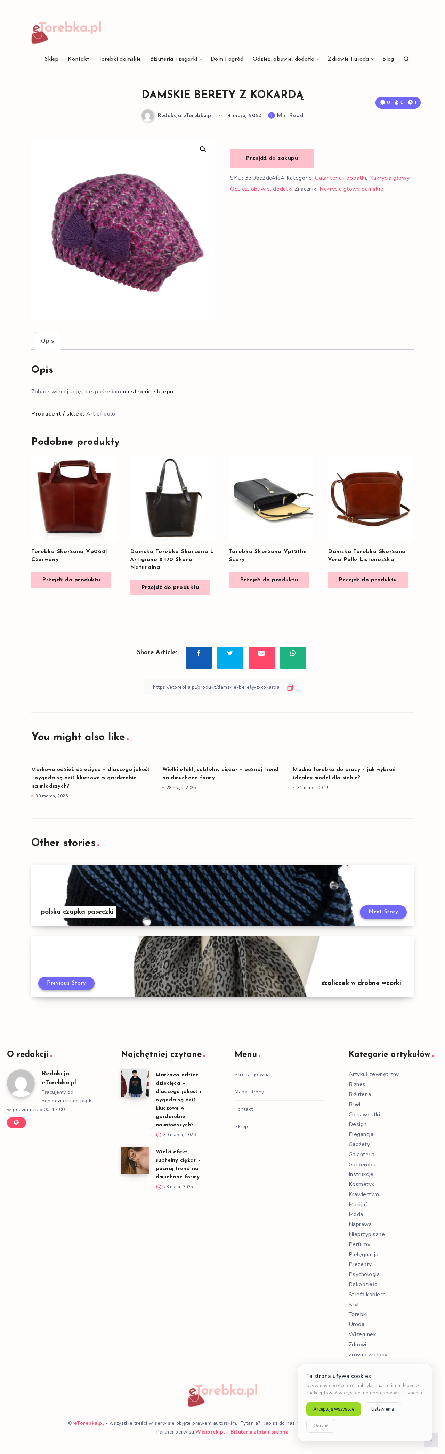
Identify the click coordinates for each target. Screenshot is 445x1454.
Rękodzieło (363, 1284)
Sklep (51, 59)
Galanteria (362, 1154)
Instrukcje (361, 1174)
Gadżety (359, 1144)
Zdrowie (359, 1344)
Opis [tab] (48, 341)
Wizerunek (363, 1334)
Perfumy (360, 1244)
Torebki (358, 1314)
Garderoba (362, 1164)
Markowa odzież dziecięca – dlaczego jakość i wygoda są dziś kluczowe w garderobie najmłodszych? (90, 778)
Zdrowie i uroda (348, 59)
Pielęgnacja (364, 1254)
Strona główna (252, 1074)
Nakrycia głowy (389, 178)
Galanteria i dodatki (340, 178)
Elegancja (361, 1134)
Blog (388, 59)
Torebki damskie (120, 59)
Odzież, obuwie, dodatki (284, 59)
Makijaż (358, 1204)
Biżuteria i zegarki (173, 59)
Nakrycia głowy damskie (351, 189)
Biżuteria (360, 1094)
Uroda (357, 1324)
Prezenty (360, 1264)
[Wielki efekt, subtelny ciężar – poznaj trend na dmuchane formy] (135, 1160)
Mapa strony (249, 1092)
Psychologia (364, 1274)
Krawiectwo (364, 1194)
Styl (354, 1304)
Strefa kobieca (367, 1294)
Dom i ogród (227, 59)
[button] (203, 149)
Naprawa (360, 1224)
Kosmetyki (362, 1184)
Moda (356, 1214)
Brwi (355, 1104)
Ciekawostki (364, 1114)
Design (358, 1124)
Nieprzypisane (367, 1234)
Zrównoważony (368, 1354)
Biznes (357, 1084)
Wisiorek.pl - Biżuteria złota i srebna (242, 1432)
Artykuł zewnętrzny (374, 1074)
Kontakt (78, 59)
